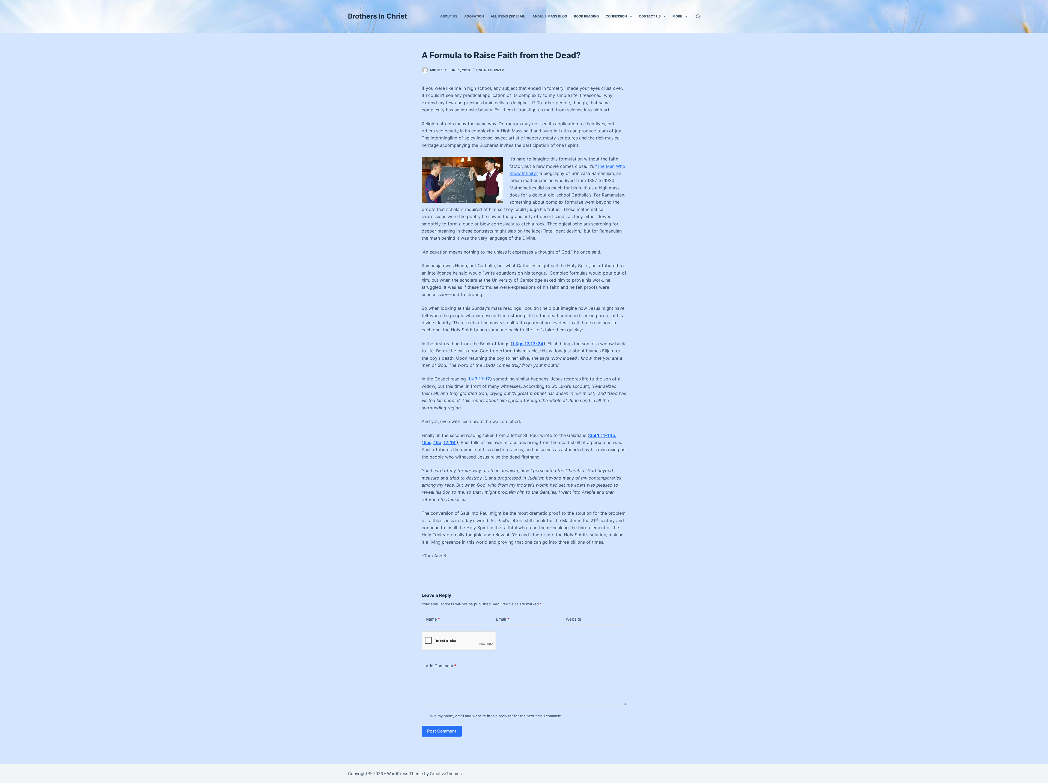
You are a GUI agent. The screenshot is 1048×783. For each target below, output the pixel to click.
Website (573, 619)
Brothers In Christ (377, 16)
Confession (616, 16)
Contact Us (650, 16)
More (677, 16)
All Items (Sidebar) (508, 16)
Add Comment (441, 665)
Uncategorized (490, 70)
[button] (631, 16)
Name (433, 619)
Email (502, 619)
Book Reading (586, 16)
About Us (448, 16)
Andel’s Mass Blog (549, 16)
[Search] (698, 16)
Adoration (474, 16)
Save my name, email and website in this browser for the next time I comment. (495, 716)
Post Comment (441, 731)
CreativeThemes (446, 773)
